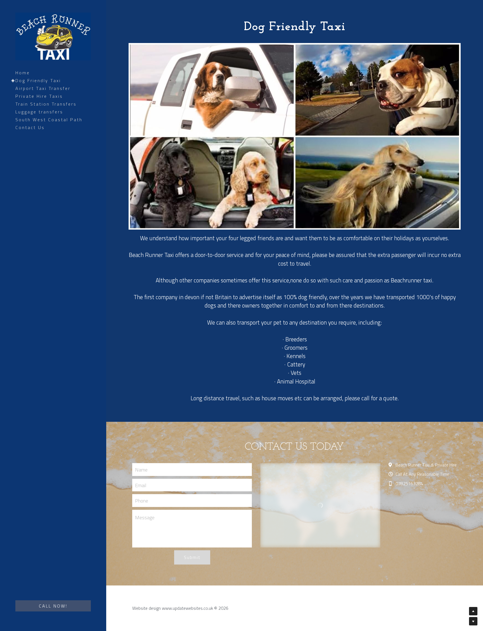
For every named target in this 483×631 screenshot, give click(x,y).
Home (22, 72)
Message (145, 517)
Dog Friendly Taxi (38, 80)
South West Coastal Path (48, 119)
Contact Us (30, 127)
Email (140, 485)
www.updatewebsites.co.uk (187, 608)
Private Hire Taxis (39, 96)
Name (141, 469)
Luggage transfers (39, 111)
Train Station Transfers (46, 104)
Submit (192, 557)
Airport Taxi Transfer (42, 88)
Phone (141, 500)
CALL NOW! (53, 606)
